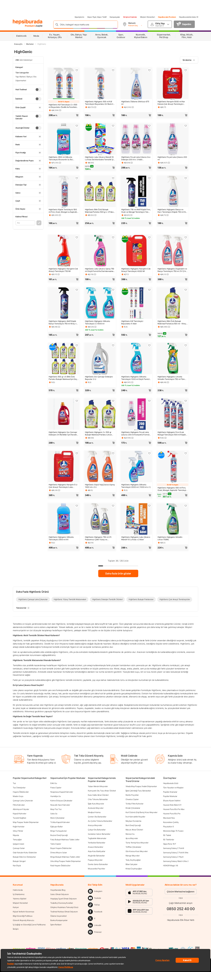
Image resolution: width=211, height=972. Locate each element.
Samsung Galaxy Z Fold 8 (173, 848)
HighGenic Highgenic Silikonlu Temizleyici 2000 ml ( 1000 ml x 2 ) (136, 485)
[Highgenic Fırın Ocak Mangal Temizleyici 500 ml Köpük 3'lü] (172, 414)
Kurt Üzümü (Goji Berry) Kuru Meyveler (141, 812)
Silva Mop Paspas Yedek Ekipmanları (65, 861)
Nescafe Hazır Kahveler (60, 805)
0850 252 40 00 (181, 909)
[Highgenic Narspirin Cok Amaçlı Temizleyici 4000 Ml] (136, 251)
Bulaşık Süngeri (19, 861)
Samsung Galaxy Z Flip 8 (173, 857)
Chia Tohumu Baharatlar (98, 799)
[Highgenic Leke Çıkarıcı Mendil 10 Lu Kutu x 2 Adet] (136, 519)
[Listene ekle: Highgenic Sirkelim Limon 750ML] (186, 506)
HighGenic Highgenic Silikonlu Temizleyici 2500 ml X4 (61, 538)
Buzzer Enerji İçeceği (59, 835)
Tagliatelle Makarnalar (97, 838)
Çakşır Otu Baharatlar (97, 829)
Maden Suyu (18, 796)
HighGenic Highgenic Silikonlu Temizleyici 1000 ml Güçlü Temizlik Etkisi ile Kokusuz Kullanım (136, 377)
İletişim (16, 929)
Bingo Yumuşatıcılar (58, 831)
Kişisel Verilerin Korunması (23, 911)
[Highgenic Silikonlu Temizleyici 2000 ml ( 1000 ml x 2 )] (136, 467)
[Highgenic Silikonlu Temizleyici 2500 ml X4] (63, 519)
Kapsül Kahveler (19, 813)
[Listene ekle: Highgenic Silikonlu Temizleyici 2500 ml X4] (77, 506)
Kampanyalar (115, 17)
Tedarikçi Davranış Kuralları (61, 903)
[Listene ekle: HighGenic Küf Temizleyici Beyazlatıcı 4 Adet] (149, 290)
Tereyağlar (17, 839)
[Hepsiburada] (27, 22)
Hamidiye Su (55, 796)
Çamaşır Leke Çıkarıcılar (23, 800)
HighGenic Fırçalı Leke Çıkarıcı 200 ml (172, 158)
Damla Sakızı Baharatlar (98, 864)
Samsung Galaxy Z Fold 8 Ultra (175, 852)
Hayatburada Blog (57, 890)
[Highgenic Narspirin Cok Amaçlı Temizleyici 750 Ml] (63, 251)
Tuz (14, 783)
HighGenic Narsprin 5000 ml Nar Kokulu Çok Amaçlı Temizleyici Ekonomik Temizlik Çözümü (171, 102)
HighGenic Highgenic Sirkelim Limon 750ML (170, 538)
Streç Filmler (18, 831)
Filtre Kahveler (19, 805)
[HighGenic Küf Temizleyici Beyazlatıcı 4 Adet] (136, 303)
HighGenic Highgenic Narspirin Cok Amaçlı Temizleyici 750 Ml (63, 270)
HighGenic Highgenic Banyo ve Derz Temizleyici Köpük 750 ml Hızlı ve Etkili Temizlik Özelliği (173, 210)
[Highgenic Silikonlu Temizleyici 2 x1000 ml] (100, 303)
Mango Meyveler (133, 855)
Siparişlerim (79, 17)
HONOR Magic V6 (170, 865)
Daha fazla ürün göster (118, 573)
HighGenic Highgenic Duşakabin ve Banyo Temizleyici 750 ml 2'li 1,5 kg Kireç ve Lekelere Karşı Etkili (172, 270)
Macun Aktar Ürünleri (134, 829)
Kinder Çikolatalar (133, 808)
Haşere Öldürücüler (21, 792)
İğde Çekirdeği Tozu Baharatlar (138, 791)
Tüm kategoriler (22, 72)
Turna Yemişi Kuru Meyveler (137, 842)
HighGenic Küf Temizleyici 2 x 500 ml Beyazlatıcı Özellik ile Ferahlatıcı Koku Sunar (63, 105)
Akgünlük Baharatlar (96, 855)
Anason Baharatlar (95, 847)
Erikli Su (53, 783)
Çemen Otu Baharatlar (97, 816)
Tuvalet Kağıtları (19, 818)
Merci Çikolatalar (57, 818)
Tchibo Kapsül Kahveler (60, 822)
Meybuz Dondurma (133, 821)
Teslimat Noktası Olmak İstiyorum (64, 911)
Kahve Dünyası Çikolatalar (61, 800)
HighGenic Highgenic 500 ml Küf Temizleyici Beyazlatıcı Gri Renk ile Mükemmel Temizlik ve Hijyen (99, 102)
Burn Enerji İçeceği (133, 825)
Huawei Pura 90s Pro (171, 813)
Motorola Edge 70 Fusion (173, 831)
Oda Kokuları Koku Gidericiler (25, 852)
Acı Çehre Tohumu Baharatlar (100, 821)
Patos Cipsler (55, 787)
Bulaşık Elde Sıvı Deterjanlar (24, 857)
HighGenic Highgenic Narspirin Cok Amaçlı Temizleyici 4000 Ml (136, 270)
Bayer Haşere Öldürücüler (61, 848)
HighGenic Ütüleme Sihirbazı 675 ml (135, 102)
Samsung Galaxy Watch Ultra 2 (175, 861)
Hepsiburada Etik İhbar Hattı (180, 920)
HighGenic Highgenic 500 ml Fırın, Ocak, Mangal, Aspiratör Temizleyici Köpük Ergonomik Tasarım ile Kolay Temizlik (173, 489)
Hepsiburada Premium (167, 17)
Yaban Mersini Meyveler (98, 786)
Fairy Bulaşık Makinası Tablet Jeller (64, 839)
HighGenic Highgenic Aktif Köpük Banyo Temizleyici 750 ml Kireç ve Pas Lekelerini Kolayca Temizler (63, 322)
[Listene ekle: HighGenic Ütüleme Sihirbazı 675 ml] (149, 70)
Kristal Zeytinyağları (134, 868)
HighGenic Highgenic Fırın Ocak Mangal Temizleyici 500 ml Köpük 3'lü (172, 433)
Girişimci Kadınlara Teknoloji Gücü (64, 907)
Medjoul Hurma (94, 812)
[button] (63, 115)
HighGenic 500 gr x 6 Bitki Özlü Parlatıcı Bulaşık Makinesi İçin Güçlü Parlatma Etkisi (63, 377)
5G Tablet (167, 835)
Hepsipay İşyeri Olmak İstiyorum (63, 898)
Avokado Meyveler (95, 808)
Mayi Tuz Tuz (55, 809)
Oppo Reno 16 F (169, 844)
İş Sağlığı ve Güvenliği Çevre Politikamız (29, 924)
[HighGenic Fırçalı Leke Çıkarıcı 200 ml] (172, 139)
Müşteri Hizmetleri (147, 17)
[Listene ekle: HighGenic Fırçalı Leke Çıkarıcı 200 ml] (186, 126)
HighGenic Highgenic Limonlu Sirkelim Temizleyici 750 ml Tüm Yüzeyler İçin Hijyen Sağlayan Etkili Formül (172, 377)
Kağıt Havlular (18, 826)
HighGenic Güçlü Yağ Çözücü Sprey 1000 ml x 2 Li (100, 485)
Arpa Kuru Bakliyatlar (96, 851)
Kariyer (16, 907)
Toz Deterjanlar (19, 787)
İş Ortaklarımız (19, 894)
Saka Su (53, 813)
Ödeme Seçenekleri (58, 916)
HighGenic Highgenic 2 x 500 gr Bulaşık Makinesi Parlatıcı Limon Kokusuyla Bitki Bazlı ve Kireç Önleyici (98, 433)
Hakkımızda (18, 890)
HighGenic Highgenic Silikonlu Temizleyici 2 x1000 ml (97, 322)
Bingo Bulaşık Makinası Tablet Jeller (65, 857)
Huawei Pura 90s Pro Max (173, 809)
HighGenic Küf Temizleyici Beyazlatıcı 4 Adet (132, 322)
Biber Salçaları (131, 864)
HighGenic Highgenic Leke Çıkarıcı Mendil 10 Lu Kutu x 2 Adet (135, 538)
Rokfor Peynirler (132, 795)
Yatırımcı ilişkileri (19, 898)
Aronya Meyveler (95, 825)
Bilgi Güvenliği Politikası (22, 916)
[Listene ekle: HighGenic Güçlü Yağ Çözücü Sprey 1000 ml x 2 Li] (113, 453)
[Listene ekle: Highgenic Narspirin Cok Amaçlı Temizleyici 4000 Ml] (149, 237)
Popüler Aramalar (170, 792)
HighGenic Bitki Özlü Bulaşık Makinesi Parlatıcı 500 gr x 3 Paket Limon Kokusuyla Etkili (99, 210)
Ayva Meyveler (132, 838)
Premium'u (30, 25)
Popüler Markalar (170, 796)
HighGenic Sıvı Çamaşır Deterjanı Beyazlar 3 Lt (99, 377)
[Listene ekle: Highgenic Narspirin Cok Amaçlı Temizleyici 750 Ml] (77, 237)
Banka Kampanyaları (59, 920)
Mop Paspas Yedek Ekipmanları (26, 822)
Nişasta (16, 835)
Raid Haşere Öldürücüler (60, 865)
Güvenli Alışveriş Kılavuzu (23, 920)
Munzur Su (130, 834)
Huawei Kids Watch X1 (172, 805)
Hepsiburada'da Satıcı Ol (188, 17)
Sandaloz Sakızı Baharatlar (99, 834)
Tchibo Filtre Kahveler (134, 803)
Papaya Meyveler (95, 860)
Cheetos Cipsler (132, 799)
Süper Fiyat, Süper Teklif (97, 17)
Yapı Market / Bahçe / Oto (25, 76)
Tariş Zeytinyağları (133, 860)
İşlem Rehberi (55, 924)
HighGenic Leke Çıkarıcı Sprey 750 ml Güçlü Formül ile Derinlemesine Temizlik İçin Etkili (99, 270)
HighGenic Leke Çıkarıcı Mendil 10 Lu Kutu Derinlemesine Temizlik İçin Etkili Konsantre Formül (100, 158)
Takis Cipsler (55, 844)
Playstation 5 (168, 826)
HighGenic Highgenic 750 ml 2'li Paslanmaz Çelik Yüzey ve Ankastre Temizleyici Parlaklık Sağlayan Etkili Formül (98, 538)
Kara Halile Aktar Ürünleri (98, 795)
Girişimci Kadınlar (130, 17)
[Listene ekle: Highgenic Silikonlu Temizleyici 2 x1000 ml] (113, 290)
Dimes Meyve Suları (58, 852)
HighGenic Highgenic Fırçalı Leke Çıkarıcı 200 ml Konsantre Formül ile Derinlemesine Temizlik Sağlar (135, 433)
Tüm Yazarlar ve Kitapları (173, 787)
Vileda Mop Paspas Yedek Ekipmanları (141, 786)
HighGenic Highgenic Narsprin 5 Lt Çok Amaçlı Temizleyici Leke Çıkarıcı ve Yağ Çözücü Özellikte (63, 485)
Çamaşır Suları (19, 848)
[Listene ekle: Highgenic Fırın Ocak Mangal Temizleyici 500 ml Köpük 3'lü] (186, 401)
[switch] (38, 89)
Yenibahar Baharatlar (96, 842)
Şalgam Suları (18, 844)
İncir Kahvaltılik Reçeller (135, 816)
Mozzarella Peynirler (96, 868)
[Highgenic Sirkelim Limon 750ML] (172, 519)
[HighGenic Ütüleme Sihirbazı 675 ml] (136, 84)
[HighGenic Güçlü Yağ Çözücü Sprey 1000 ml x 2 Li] (100, 467)
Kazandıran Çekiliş (171, 822)
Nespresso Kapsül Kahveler (61, 792)
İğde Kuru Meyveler (96, 803)
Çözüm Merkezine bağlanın (180, 891)
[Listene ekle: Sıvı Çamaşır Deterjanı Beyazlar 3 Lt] (113, 345)
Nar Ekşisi (17, 865)
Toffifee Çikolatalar (133, 847)
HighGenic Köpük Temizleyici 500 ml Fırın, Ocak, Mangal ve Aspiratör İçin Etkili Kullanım (63, 210)
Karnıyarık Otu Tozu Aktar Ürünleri (102, 791)
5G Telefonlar (168, 839)
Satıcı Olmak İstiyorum (59, 894)
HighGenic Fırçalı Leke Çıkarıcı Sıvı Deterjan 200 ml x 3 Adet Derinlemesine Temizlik (135, 158)
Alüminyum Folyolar (21, 809)
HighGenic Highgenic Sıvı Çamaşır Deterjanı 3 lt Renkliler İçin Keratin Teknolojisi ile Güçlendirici (63, 433)
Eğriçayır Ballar (56, 826)
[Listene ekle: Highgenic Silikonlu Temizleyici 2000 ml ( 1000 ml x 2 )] (149, 453)
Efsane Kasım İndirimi (171, 800)
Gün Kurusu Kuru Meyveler (137, 851)
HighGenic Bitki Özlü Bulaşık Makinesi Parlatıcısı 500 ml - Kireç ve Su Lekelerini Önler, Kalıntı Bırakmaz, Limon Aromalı (172, 322)
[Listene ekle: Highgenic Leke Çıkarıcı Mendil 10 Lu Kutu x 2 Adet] (149, 506)
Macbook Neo (169, 818)
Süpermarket (20, 80)
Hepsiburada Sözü (170, 783)
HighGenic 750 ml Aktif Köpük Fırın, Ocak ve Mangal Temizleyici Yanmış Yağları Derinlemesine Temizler (136, 210)
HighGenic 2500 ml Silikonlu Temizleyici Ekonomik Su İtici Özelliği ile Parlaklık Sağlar (61, 158)
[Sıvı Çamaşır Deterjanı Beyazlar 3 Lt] (100, 359)
